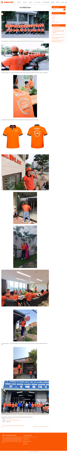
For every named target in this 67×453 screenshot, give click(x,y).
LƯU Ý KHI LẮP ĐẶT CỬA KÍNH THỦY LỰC (58, 35)
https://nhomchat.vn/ (10, 418)
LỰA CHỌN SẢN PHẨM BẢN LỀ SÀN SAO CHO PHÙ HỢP (58, 38)
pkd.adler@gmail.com (28, 441)
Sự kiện (53, 18)
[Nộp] (64, 9)
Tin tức (27, 6)
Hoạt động (54, 15)
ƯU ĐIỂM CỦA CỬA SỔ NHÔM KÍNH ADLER (40, 426)
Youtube (26, 444)
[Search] (65, 2)
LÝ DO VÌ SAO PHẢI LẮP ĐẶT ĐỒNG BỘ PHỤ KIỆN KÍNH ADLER (58, 28)
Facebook (26, 442)
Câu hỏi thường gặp (45, 2)
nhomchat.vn (36, 451)
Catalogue (52, 2)
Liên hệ (62, 2)
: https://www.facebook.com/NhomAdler (13, 420)
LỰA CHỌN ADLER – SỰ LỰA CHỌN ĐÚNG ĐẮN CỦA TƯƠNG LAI (58, 41)
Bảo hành (58, 2)
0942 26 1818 (27, 439)
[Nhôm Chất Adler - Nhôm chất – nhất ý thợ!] (7, 2)
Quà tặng (23, 6)
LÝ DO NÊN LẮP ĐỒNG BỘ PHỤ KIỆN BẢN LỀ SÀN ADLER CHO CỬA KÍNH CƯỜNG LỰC (58, 31)
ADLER (8, 41)
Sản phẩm (24, 2)
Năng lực (30, 2)
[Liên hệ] (65, 449)
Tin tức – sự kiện (37, 2)
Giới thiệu (19, 2)
